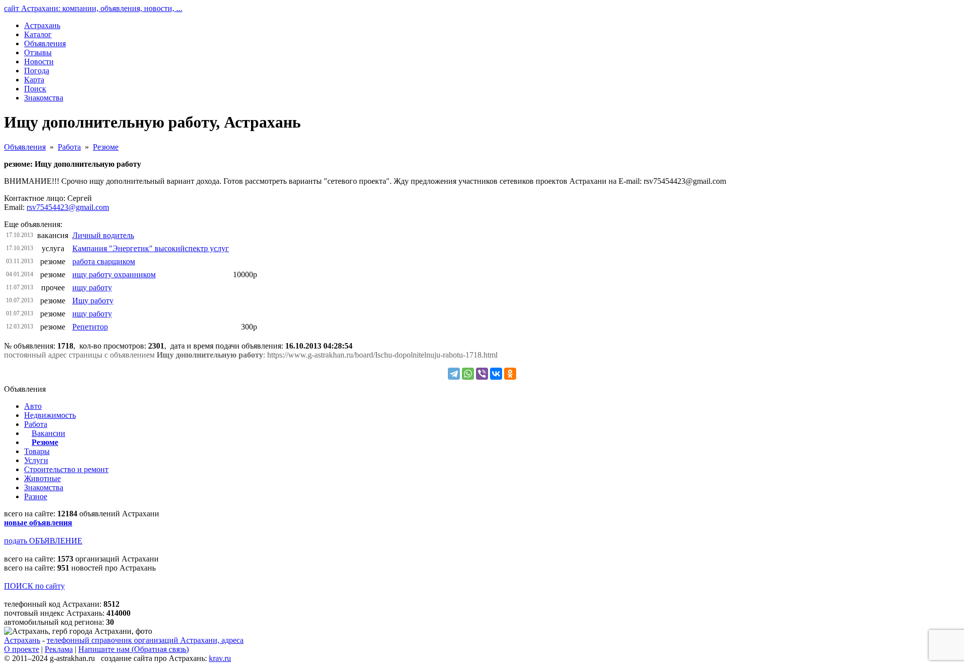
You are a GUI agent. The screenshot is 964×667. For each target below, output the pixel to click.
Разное (35, 496)
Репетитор (90, 326)
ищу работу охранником (114, 274)
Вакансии (48, 433)
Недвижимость (50, 415)
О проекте (21, 649)
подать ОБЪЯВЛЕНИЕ (43, 540)
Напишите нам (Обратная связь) (133, 649)
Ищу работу (92, 300)
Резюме (105, 147)
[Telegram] (454, 374)
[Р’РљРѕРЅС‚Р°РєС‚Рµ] (496, 374)
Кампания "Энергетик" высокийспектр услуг (150, 248)
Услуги (36, 460)
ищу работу (92, 287)
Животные (42, 478)
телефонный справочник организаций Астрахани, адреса (145, 640)
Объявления (25, 147)
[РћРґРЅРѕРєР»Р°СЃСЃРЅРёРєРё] (510, 374)
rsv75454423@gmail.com (68, 207)
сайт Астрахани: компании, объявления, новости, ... (93, 8)
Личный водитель (103, 235)
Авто (33, 406)
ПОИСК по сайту (34, 586)
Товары (37, 451)
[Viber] (482, 374)
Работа (69, 147)
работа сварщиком (103, 261)
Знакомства (43, 487)
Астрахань (22, 640)
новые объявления (38, 522)
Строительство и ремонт (66, 469)
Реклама (59, 649)
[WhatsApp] (468, 374)
